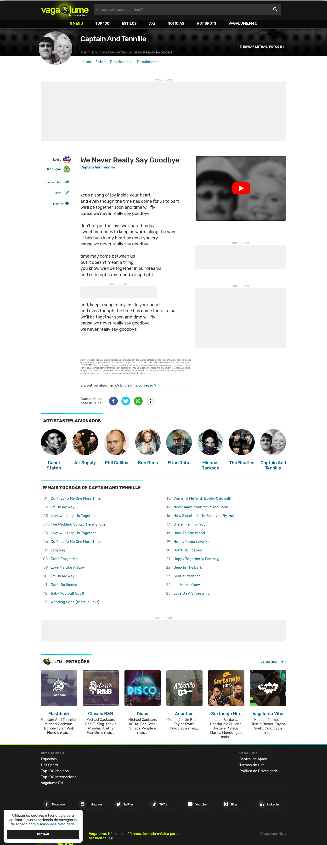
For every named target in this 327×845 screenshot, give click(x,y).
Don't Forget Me (64, 559)
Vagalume (65, 10)
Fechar (43, 834)
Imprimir (58, 203)
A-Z (152, 23)
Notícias (176, 23)
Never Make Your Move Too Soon (201, 507)
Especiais (49, 759)
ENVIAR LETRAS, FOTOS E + (264, 46)
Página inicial (89, 52)
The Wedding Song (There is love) (78, 524)
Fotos (100, 62)
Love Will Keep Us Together (73, 516)
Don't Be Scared (64, 585)
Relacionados (121, 62)
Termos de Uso (252, 765)
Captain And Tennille (113, 39)
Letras (85, 62)
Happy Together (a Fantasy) (197, 559)
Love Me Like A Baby (68, 567)
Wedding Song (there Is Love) (75, 602)
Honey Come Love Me (191, 541)
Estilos (129, 23)
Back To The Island (189, 533)
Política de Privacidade (258, 771)
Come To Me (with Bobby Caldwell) (202, 498)
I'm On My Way (62, 507)
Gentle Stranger (187, 576)
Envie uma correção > (138, 385)
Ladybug (58, 550)
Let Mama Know (187, 585)
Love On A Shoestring (192, 593)
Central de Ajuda (253, 759)
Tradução (53, 169)
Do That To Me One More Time (76, 498)
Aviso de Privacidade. (58, 824)
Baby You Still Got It (67, 593)
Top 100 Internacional (59, 777)
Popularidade (148, 62)
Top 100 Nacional (55, 771)
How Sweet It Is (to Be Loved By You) (204, 516)
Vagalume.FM (241, 23)
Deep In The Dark (188, 567)
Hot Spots (206, 23)
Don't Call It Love (188, 550)
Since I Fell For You (190, 524)
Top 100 (102, 23)
